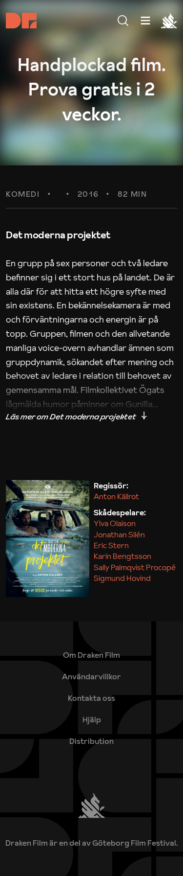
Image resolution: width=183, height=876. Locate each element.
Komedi (23, 194)
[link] (91, 719)
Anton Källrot (116, 496)
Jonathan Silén (119, 534)
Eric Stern (111, 545)
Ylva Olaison (115, 523)
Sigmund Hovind (122, 578)
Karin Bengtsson (122, 556)
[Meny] (123, 20)
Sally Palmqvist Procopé (135, 567)
